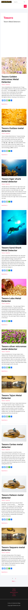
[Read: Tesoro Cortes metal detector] (14, 433)
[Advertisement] (14, 38)
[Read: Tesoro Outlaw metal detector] (14, 117)
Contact (14, 595)
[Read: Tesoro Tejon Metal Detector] (14, 384)
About (14, 594)
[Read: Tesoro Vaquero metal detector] (14, 536)
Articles (14, 590)
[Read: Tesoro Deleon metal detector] (14, 483)
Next (14, 581)
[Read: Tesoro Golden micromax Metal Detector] (14, 65)
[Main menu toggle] (25, 6)
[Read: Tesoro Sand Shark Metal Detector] (14, 227)
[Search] (24, 1)
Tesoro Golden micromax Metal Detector (10, 79)
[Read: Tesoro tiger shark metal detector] (14, 167)
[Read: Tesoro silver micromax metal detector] (14, 336)
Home (14, 589)
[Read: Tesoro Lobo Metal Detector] (14, 287)
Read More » (5, 104)
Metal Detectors (14, 592)
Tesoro (3, 84)
